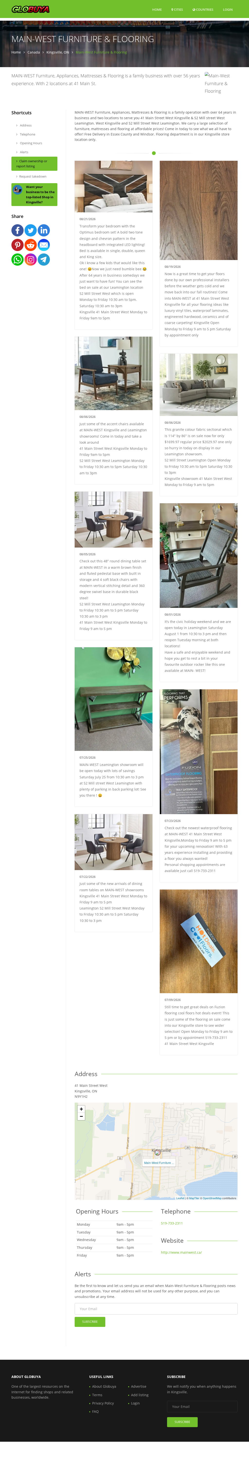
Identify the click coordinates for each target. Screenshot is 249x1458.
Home (157, 9)
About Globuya (104, 1386)
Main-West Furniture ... (159, 1163)
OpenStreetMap (212, 1198)
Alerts (23, 152)
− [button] (81, 1116)
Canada (33, 52)
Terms (97, 1395)
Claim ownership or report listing (31, 163)
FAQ (95, 1411)
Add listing (140, 1395)
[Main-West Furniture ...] (157, 1153)
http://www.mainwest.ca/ (181, 1252)
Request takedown (32, 176)
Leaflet (180, 1198)
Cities (178, 9)
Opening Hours (30, 143)
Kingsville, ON (57, 52)
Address (25, 125)
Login (228, 9)
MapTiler (194, 1198)
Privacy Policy (103, 1403)
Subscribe (90, 1322)
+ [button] (81, 1109)
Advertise (138, 1386)
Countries (204, 9)
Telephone (27, 134)
